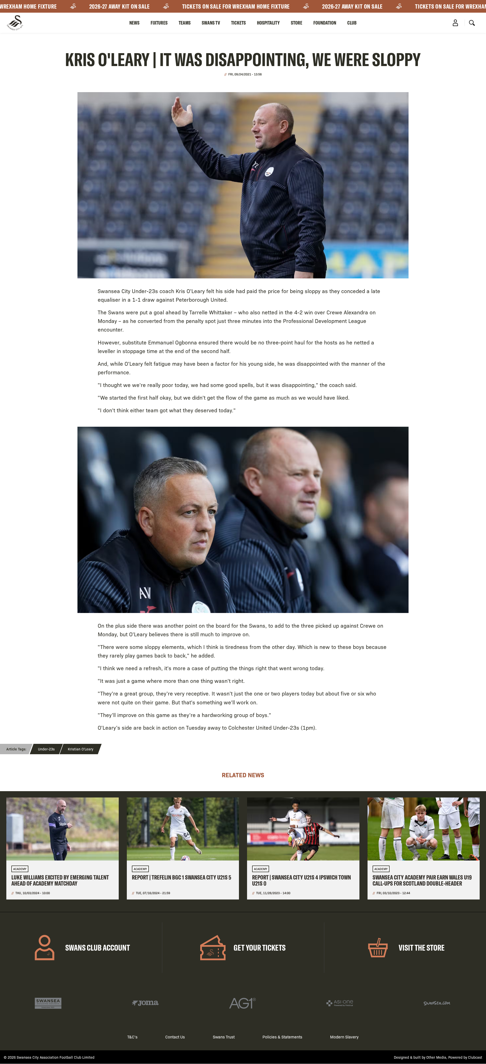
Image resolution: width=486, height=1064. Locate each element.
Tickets (238, 22)
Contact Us (175, 1036)
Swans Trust (224, 1036)
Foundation (324, 22)
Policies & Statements (282, 1036)
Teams (185, 22)
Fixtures (159, 22)
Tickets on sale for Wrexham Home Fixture (215, 6)
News (134, 22)
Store (296, 22)
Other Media (436, 1057)
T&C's (132, 1036)
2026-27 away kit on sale (98, 6)
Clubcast (475, 1057)
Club (352, 22)
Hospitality (268, 22)
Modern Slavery (344, 1036)
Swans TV (211, 22)
